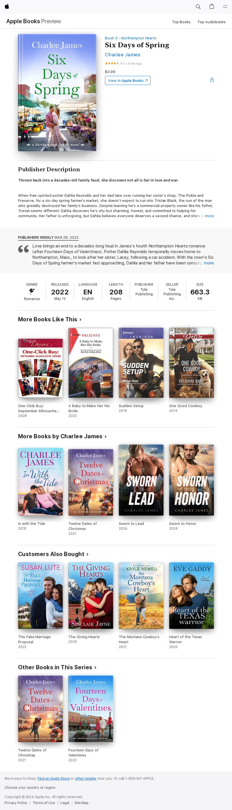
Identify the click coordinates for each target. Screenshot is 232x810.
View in (125, 80)
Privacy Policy (16, 803)
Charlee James (122, 54)
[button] (198, 7)
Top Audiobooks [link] (211, 22)
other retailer (85, 779)
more (209, 216)
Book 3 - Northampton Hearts (130, 38)
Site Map (81, 803)
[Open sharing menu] (212, 80)
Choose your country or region (30, 788)
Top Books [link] (181, 22)
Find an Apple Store (54, 779)
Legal (64, 803)
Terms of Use (44, 803)
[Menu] (225, 7)
